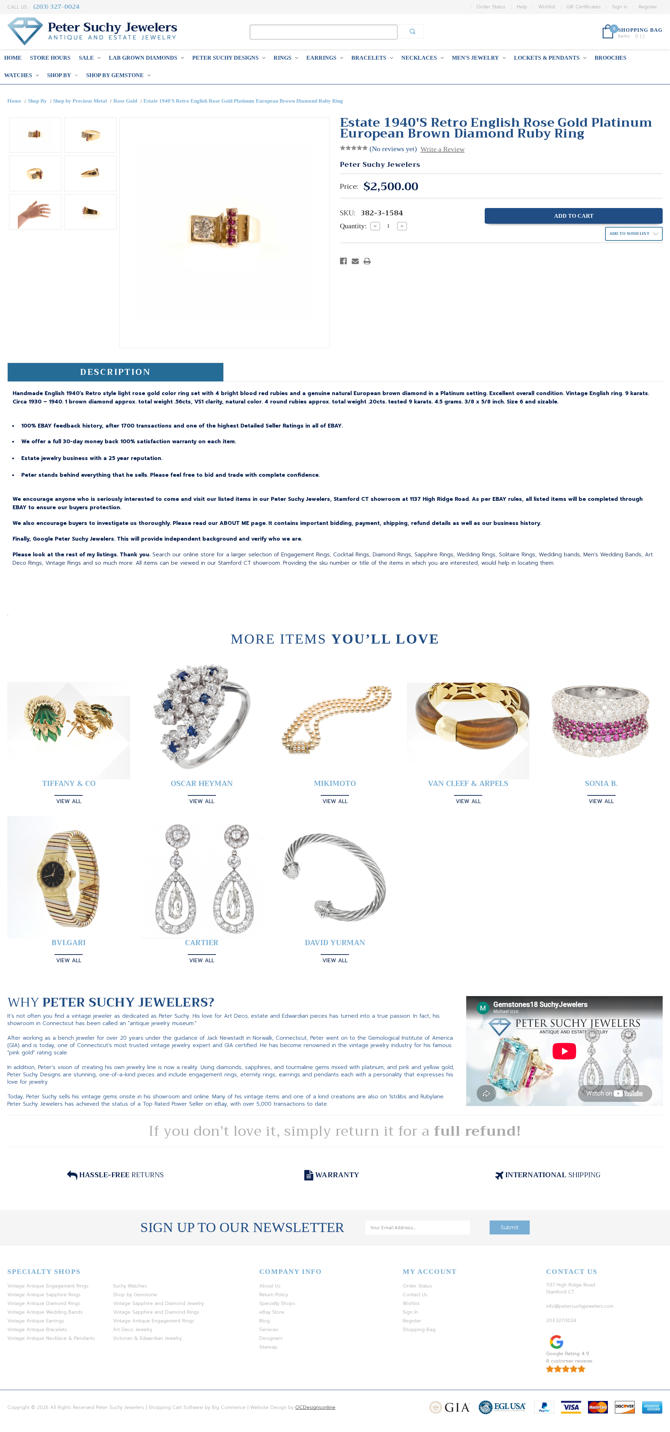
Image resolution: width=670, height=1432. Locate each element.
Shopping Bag (419, 1329)
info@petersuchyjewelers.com (579, 1306)
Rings (282, 58)
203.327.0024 (561, 1320)
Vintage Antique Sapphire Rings (44, 1294)
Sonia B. (601, 783)
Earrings (321, 58)
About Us (270, 1286)
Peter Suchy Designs (225, 58)
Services (268, 1329)
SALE (86, 58)
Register (648, 6)
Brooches (610, 58)
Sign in (619, 6)
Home (13, 58)
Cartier (201, 942)
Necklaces (419, 58)
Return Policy (273, 1294)
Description (115, 372)
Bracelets (368, 58)
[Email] (355, 261)
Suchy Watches (130, 1286)
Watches (18, 75)
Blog (264, 1321)
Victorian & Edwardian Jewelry (147, 1338)
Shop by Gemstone (115, 75)
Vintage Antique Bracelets (37, 1329)
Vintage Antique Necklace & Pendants (51, 1338)
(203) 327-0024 (56, 7)
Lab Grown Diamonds (143, 58)
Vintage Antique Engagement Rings (48, 1286)
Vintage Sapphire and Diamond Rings (156, 1312)
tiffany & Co (69, 783)
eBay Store (271, 1312)
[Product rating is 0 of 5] (354, 148)
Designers (271, 1338)
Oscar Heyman (202, 783)
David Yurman (335, 942)
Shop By (59, 75)
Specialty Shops (277, 1303)
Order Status (491, 6)
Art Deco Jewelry (132, 1329)
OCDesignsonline (315, 1407)
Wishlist (546, 6)
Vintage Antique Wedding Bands (45, 1312)
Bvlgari (69, 942)
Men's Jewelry (475, 58)
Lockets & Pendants (547, 58)
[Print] (367, 261)
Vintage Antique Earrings (35, 1321)
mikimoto (335, 783)
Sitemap (268, 1347)
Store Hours (50, 58)
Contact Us (415, 1294)
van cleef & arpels (468, 783)
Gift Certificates (583, 6)
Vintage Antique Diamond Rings (43, 1303)
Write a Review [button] (442, 149)
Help (522, 6)
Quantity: (353, 226)
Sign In (410, 1312)
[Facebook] (343, 261)
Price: (349, 186)
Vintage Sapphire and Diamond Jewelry (158, 1303)
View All (68, 801)
